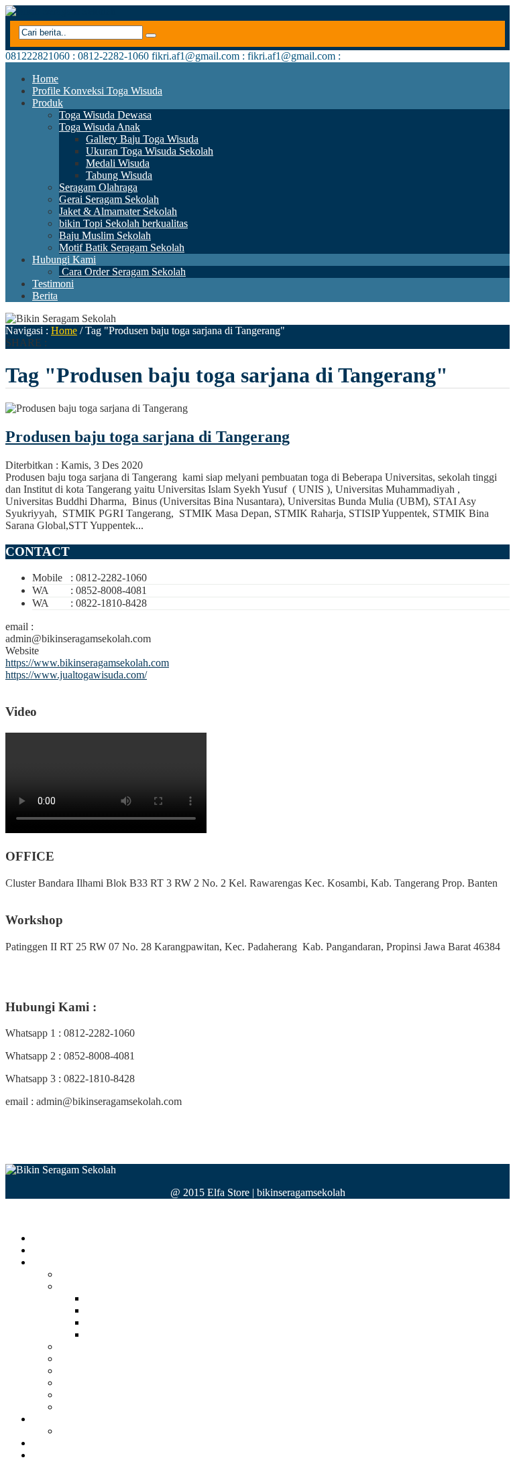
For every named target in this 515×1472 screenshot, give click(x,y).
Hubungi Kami (64, 259)
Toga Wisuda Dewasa (105, 115)
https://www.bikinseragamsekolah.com (87, 662)
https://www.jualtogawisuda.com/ (76, 674)
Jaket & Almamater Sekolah (118, 211)
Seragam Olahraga (98, 187)
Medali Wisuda (118, 163)
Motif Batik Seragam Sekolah (121, 247)
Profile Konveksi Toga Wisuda (97, 90)
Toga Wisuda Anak (99, 127)
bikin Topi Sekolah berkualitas (123, 223)
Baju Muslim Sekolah (105, 235)
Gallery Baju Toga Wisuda (142, 139)
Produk (47, 102)
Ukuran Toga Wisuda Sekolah (149, 151)
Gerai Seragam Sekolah (109, 199)
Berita (45, 295)
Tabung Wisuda (119, 175)
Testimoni (53, 283)
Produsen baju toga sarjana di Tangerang (147, 436)
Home (45, 78)
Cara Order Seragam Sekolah (122, 271)
